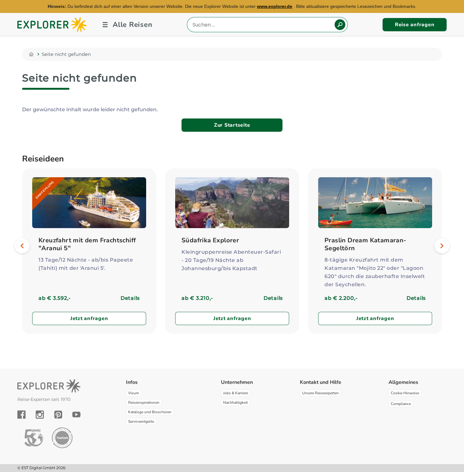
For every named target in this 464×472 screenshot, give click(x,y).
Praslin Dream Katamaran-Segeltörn (365, 244)
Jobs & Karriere (235, 393)
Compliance (401, 403)
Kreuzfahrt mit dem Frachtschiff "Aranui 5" (87, 244)
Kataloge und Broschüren (149, 412)
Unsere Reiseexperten (320, 393)
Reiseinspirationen (143, 402)
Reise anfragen (415, 24)
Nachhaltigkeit (235, 402)
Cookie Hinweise (405, 393)
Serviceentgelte (141, 421)
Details (130, 298)
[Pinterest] (58, 414)
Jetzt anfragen (89, 318)
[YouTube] (76, 414)
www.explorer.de (274, 6)
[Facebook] (21, 414)
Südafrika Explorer (210, 240)
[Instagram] (40, 414)
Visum (133, 393)
